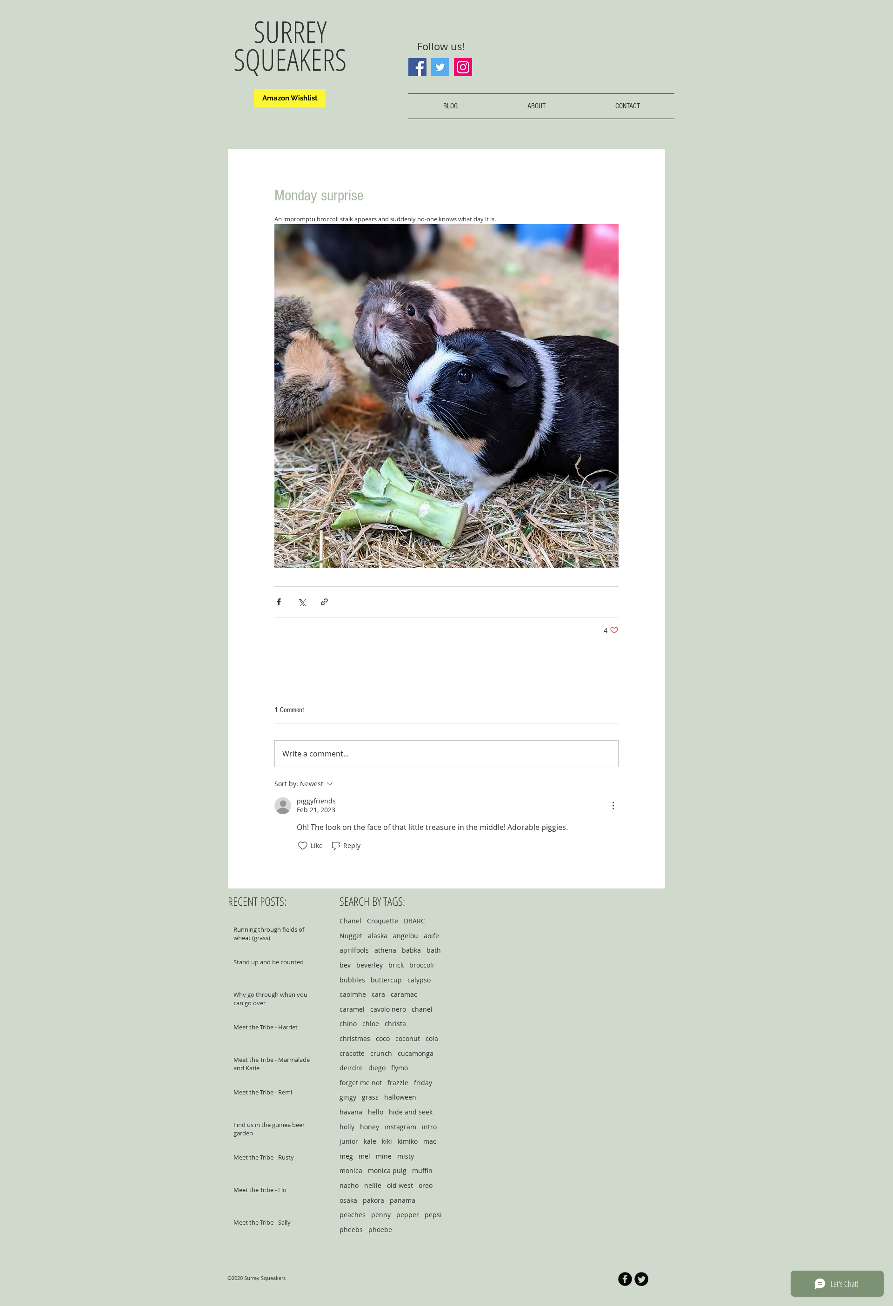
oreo (426, 1185)
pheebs (351, 1229)
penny (381, 1214)
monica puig (387, 1170)
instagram (400, 1126)
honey (369, 1126)
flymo (399, 1067)
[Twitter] (440, 67)
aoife (431, 935)
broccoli (421, 965)
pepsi (433, 1214)
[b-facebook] (625, 1279)
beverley (369, 965)
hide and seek (411, 1111)
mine (384, 1156)
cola (432, 1038)
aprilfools (354, 950)
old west (400, 1185)
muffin (422, 1170)
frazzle (397, 1082)
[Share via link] (324, 601)
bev (345, 965)
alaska (377, 935)
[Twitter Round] (641, 1279)
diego (377, 1067)
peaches (353, 1214)
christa (395, 1023)
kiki (387, 1141)
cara (378, 994)
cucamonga (415, 1053)
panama (402, 1200)
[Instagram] (463, 67)
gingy (348, 1097)
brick (396, 965)
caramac (404, 994)
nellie (372, 1185)
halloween (400, 1097)
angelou (405, 935)
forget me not (361, 1082)
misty (405, 1156)
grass (370, 1097)
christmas (355, 1038)
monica (351, 1170)
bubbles (352, 979)
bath (434, 950)
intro (429, 1126)
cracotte (352, 1053)
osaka (348, 1200)
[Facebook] (417, 67)
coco (383, 1038)
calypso (419, 979)
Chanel (350, 920)
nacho (349, 1185)
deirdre (351, 1067)
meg (346, 1156)
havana (351, 1111)
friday (423, 1082)
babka (411, 950)
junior (349, 1141)
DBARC (414, 920)
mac (429, 1141)
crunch (381, 1053)
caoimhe (353, 994)
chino (348, 1023)
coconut (407, 1038)
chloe (370, 1023)
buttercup (386, 979)
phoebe (380, 1229)
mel (364, 1156)
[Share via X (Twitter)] (301, 601)
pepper (407, 1214)
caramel (352, 1009)
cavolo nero (388, 1009)
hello (375, 1111)
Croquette (382, 920)
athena (385, 950)
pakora (373, 1200)
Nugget (351, 935)
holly (347, 1126)
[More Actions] (613, 805)
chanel (422, 1009)
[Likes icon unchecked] (303, 845)
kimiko (408, 1141)
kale (370, 1141)
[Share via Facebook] (278, 601)
